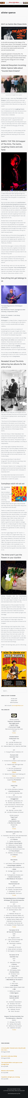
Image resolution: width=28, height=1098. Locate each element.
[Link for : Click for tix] (14, 669)
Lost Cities (23, 208)
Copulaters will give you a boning (10, 1077)
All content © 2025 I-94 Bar (14, 1089)
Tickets (14, 733)
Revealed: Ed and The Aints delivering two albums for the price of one (13, 364)
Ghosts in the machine (7, 1070)
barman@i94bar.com (17, 705)
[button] (14, 6)
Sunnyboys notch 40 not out (12, 483)
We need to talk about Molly (9, 1056)
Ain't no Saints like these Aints (14, 24)
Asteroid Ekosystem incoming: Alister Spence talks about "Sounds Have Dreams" (13, 68)
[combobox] (14, 690)
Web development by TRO (14, 1093)
